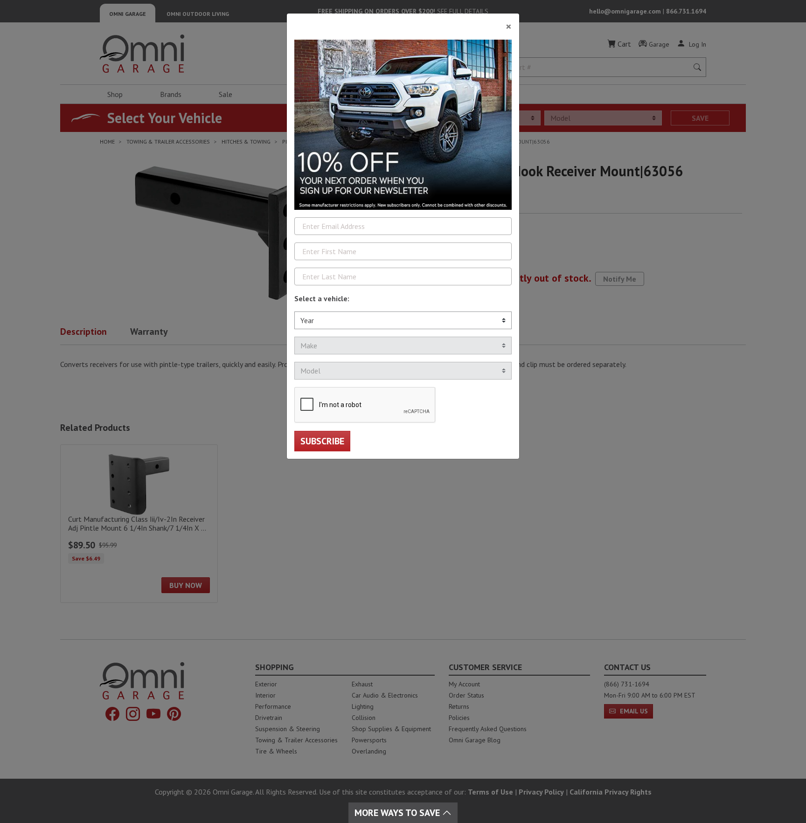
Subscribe (322, 441)
